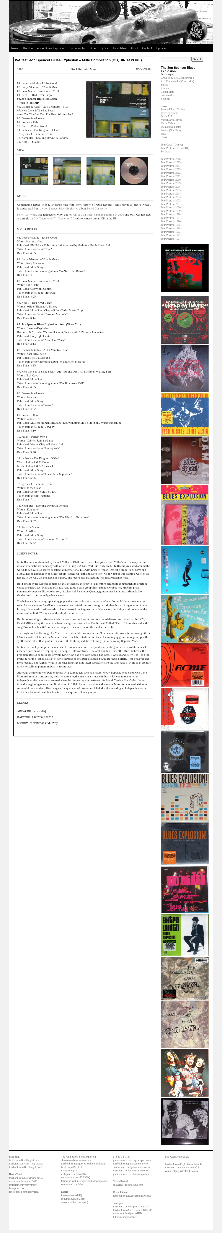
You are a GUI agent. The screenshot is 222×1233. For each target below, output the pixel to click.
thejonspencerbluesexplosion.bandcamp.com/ (84, 1180)
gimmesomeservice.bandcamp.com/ (131, 1174)
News (14, 48)
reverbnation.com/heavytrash (24, 1191)
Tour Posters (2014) (171, 165)
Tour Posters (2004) (171, 193)
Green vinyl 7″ (47, 218)
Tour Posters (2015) (171, 162)
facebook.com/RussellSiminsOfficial (132, 1195)
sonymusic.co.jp (69, 1198)
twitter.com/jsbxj (69, 1170)
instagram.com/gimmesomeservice (130, 1170)
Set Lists (165, 151)
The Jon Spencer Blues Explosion (44, 48)
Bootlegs (165, 98)
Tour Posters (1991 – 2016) (175, 148)
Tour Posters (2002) (171, 200)
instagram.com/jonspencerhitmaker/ (131, 1206)
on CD (34, 218)
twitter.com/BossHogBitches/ (24, 1160)
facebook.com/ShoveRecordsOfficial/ (132, 1210)
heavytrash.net (16, 1188)
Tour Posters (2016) (171, 158)
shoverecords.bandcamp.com (76, 1160)
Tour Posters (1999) (171, 211)
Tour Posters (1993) (171, 231)
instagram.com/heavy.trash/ (23, 1184)
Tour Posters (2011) (171, 176)
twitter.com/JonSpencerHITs (127, 1213)
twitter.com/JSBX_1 (71, 1167)
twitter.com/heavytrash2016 (23, 1181)
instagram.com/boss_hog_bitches (26, 1163)
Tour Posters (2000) (171, 207)
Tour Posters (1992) (171, 235)
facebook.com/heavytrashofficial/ (26, 1177)
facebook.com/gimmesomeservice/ (130, 1163)
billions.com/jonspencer (125, 1216)
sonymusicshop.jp (70, 1202)
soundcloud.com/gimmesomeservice (131, 1167)
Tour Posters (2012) (171, 172)
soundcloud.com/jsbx (72, 1184)
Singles (164, 84)
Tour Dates (119, 48)
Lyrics (104, 48)
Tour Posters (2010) (171, 179)
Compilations (168, 91)
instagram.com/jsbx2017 (73, 1174)
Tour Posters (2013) (171, 169)
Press (163, 133)
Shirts (164, 137)
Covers (164, 106)
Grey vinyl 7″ (66, 218)
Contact (147, 48)
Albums (165, 88)
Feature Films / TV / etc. (173, 109)
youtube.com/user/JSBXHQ (75, 1177)
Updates (161, 48)
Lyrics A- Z (167, 116)
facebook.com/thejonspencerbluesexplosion (83, 1163)
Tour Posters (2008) (171, 186)
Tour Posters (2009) (171, 183)
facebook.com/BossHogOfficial (25, 1167)
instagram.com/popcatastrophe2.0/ (182, 1167)
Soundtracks (167, 95)
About (134, 48)
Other (93, 48)
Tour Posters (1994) (171, 228)
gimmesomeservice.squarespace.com (132, 1160)
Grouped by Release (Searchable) (178, 77)
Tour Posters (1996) (171, 221)
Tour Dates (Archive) (172, 144)
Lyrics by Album (169, 112)
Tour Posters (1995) (171, 224)
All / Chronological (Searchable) (177, 81)
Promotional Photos (171, 126)
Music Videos (168, 123)
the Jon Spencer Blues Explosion (59, 208)
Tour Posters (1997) (171, 217)
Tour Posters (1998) (171, 214)
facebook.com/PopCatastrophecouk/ (183, 1164)
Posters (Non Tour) (171, 130)
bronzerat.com (68, 1195)
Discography (77, 48)
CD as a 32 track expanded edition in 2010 (98, 214)
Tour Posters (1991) (171, 238)
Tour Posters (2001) (171, 204)
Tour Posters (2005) (171, 190)
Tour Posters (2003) (171, 197)
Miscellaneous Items (171, 119)
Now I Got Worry (97, 208)
